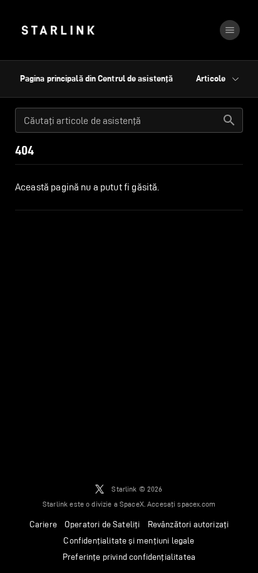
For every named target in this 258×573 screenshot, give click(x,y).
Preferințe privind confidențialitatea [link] (129, 557)
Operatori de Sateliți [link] (102, 524)
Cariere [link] (43, 524)
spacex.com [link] (196, 504)
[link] (58, 30)
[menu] (230, 30)
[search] (229, 120)
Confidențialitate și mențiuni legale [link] (128, 540)
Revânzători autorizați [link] (188, 524)
